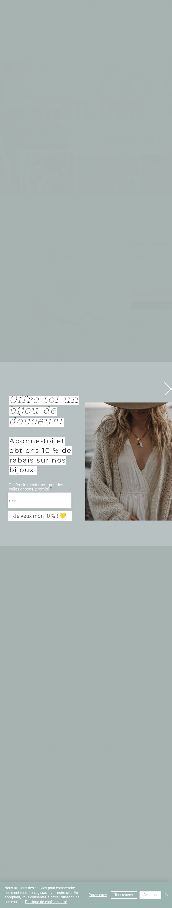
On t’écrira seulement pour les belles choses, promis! (36, 486)
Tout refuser (123, 895)
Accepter (150, 895)
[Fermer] (166, 895)
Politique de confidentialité (46, 902)
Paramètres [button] (98, 895)
